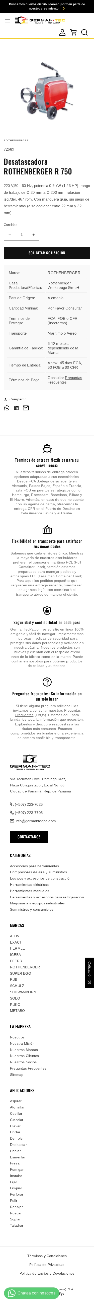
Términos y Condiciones (47, 1256)
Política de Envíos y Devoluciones (47, 1273)
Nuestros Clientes (24, 1056)
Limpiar (16, 1188)
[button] (7, 21)
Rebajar (16, 1207)
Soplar (15, 1219)
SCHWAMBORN (23, 992)
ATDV (14, 936)
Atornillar (17, 1107)
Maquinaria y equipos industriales (37, 903)
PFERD (16, 961)
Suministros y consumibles (31, 909)
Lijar (13, 1182)
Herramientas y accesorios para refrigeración (47, 897)
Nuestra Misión (22, 1043)
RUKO (15, 1005)
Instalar (16, 1176)
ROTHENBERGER (25, 967)
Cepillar (16, 1113)
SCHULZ (17, 986)
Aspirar (16, 1101)
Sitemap (16, 1075)
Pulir (13, 1201)
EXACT (16, 942)
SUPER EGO (20, 973)
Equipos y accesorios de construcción (40, 878)
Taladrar (17, 1225)
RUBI (14, 979)
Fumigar (17, 1169)
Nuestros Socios (23, 1062)
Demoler (17, 1138)
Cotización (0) (90, 972)
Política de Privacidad (46, 1265)
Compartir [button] (18, 399)
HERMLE (17, 948)
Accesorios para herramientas (34, 866)
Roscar (16, 1213)
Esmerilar (18, 1157)
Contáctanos (29, 836)
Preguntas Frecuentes (65, 380)
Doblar (15, 1151)
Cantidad (10, 225)
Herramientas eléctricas (29, 885)
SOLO (15, 998)
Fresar (15, 1163)
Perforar (17, 1194)
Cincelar (17, 1120)
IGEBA (15, 955)
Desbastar (18, 1145)
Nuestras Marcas (24, 1050)
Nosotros (17, 1037)
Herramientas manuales (29, 891)
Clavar (15, 1126)
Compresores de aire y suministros (38, 872)
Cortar (15, 1132)
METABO (17, 1011)
